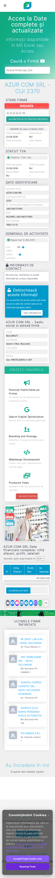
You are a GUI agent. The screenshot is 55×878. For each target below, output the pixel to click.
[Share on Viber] (36, 603)
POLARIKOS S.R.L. (31, 733)
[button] (7, 787)
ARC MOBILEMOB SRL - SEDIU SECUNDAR (29, 660)
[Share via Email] (8, 603)
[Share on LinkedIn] (22, 603)
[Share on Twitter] (31, 603)
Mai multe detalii (28, 496)
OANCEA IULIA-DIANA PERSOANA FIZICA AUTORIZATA (30, 711)
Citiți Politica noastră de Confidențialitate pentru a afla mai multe (26, 847)
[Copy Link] (46, 603)
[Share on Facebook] (12, 603)
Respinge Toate (28, 866)
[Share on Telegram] (26, 603)
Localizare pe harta (18, 590)
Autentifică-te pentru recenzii (28, 119)
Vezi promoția (32, 313)
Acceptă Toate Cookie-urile (27, 858)
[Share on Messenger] (17, 603)
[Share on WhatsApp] (40, 603)
